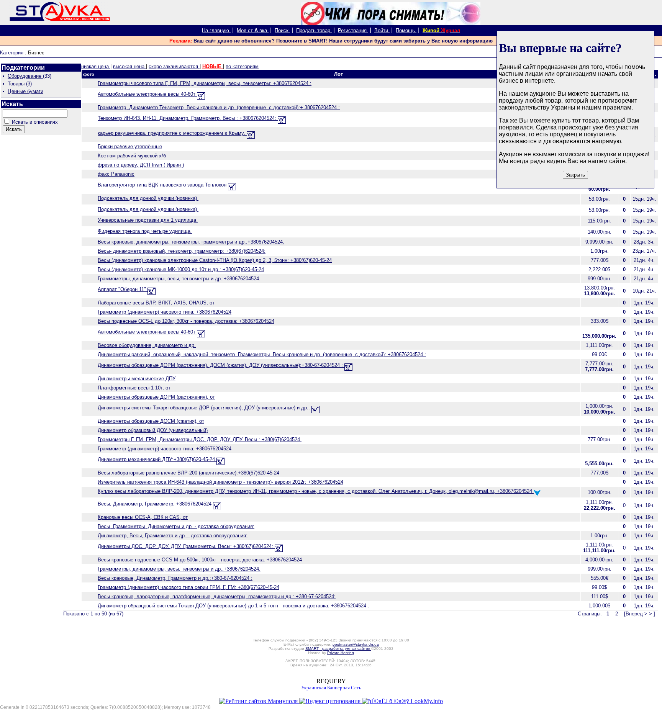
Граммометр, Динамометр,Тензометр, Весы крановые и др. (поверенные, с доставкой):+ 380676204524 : (219, 107)
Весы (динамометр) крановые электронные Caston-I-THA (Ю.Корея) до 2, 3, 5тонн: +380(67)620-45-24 (215, 260)
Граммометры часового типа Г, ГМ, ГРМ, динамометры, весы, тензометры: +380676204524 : (204, 83)
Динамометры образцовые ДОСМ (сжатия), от (151, 421)
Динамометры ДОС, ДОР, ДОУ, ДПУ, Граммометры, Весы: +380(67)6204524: (186, 546)
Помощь (406, 30)
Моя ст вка (253, 30)
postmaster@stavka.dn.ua (356, 644)
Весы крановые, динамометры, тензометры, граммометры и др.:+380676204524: (191, 242)
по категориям (242, 66)
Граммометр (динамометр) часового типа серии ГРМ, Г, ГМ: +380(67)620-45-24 (188, 587)
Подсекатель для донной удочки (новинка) (148, 198)
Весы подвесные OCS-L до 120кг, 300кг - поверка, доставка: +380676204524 (186, 321)
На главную (216, 30)
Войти (382, 30)
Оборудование (25, 76)
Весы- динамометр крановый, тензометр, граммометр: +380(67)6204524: (181, 251)
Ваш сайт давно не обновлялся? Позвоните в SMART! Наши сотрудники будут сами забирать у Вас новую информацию (343, 41)
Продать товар (314, 30)
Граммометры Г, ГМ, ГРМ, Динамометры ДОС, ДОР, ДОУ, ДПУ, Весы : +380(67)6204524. (200, 439)
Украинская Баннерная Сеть (331, 687)
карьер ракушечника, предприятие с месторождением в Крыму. (172, 133)
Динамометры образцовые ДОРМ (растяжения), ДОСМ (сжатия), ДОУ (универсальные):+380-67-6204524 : (221, 365)
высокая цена (129, 66)
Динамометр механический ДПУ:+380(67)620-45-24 (157, 459)
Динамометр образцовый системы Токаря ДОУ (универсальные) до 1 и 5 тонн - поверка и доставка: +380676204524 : (233, 606)
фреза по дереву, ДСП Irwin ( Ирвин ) (141, 165)
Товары (17, 84)
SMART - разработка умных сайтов (338, 648)
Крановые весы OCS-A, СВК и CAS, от (143, 517)
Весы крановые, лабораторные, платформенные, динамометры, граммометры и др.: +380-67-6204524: (217, 596)
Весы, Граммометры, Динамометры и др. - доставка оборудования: (176, 526)
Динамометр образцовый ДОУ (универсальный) (153, 430)
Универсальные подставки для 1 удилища (148, 220)
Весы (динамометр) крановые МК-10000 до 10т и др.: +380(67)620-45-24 (181, 269)
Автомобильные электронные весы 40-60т (147, 94)
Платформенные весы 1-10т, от (134, 388)
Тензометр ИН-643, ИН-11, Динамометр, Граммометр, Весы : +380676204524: (188, 118)
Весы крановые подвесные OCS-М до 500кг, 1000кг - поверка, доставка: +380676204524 (200, 560)
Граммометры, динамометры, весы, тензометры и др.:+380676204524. (179, 278)
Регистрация (353, 30)
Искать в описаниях (35, 122)
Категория (12, 53)
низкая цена (95, 66)
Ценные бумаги (25, 91)
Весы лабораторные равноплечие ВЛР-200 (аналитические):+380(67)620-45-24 (188, 473)
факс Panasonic (116, 174)
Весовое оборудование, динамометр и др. (147, 345)
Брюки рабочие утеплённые (130, 146)
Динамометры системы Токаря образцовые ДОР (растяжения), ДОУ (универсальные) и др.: (204, 408)
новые (212, 66)
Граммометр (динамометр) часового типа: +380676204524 (164, 312)
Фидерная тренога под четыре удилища (145, 231)
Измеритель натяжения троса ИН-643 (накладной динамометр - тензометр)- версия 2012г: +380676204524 (220, 482)
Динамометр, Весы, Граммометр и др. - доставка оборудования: (172, 535)
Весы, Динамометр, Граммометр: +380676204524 (155, 504)
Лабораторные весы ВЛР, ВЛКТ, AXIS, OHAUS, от (156, 303)
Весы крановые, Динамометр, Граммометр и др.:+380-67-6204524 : (175, 578)
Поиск (282, 30)
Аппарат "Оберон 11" (122, 289)
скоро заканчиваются (174, 66)
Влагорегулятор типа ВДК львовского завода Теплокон (163, 185)
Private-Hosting (340, 653)
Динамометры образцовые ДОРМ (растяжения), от (156, 397)
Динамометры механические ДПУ (136, 378)
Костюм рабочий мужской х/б (132, 156)
